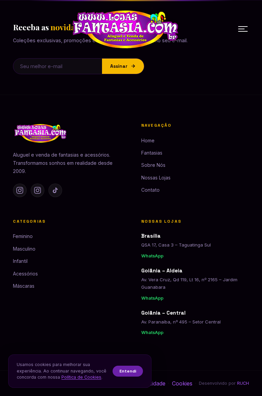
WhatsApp (152, 255)
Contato (150, 190)
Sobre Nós (153, 165)
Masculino (24, 249)
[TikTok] (55, 190)
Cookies (182, 383)
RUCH (243, 383)
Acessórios (25, 273)
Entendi (127, 371)
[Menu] (243, 29)
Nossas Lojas (156, 177)
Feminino (23, 236)
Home (148, 140)
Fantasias (151, 153)
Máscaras (23, 286)
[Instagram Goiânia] (37, 190)
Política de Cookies (81, 377)
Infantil (20, 261)
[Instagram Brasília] (20, 190)
